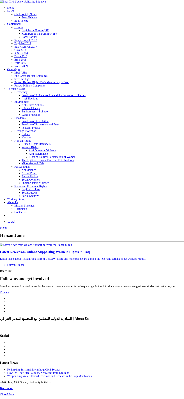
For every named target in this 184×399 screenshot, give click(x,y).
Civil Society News (25, 14)
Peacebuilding (22, 166)
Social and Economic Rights (30, 186)
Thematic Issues (16, 88)
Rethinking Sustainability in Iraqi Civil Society (33, 369)
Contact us (20, 212)
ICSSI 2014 (21, 53)
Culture (26, 134)
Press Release (29, 17)
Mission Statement (24, 205)
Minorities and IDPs (33, 163)
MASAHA (20, 72)
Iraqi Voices (21, 20)
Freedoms (20, 117)
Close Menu (7, 394)
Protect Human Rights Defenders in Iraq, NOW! (41, 82)
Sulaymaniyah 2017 (25, 46)
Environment (21, 101)
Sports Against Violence (35, 182)
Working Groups (16, 199)
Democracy (20, 92)
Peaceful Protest (31, 127)
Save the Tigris (22, 79)
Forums (18, 27)
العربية (11, 221)
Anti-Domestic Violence (42, 150)
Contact (4, 292)
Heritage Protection (25, 130)
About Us (12, 202)
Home (10, 7)
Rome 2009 (21, 66)
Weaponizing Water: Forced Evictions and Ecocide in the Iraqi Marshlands (49, 376)
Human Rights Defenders (36, 143)
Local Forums (29, 36)
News (10, 10)
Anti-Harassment (38, 153)
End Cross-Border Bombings (30, 75)
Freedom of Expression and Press (40, 124)
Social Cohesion (31, 179)
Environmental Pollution (35, 111)
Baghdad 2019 (22, 43)
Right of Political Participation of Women (52, 156)
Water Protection (31, 114)
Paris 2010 (20, 62)
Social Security (30, 195)
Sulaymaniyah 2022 (25, 40)
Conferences (14, 23)
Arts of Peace (29, 173)
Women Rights (30, 147)
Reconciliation (30, 176)
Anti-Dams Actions (32, 105)
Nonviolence (29, 169)
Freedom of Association (35, 121)
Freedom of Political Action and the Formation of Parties (54, 95)
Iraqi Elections (30, 98)
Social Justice (29, 192)
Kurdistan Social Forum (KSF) (39, 33)
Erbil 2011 (20, 59)
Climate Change (31, 108)
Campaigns (13, 69)
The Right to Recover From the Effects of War (48, 160)
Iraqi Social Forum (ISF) (35, 30)
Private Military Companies (29, 85)
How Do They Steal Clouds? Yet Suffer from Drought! (38, 372)
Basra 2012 (20, 56)
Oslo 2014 (20, 49)
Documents (20, 208)
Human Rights (22, 140)
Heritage (26, 137)
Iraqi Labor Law (31, 189)
